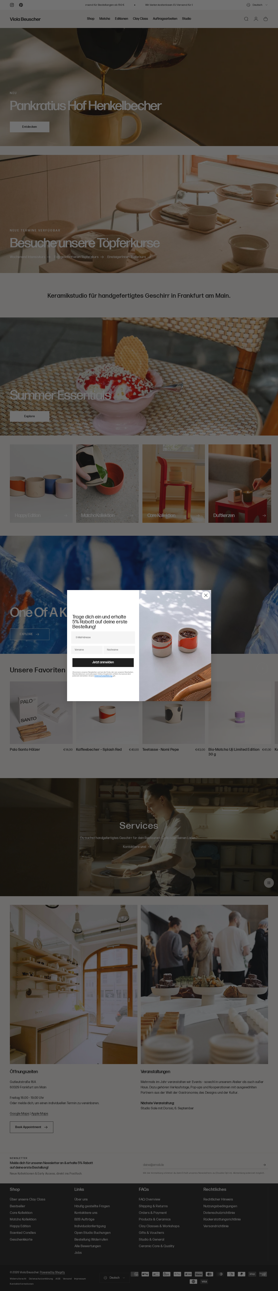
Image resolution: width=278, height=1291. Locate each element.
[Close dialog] (205, 595)
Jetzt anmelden (103, 662)
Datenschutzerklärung (103, 676)
